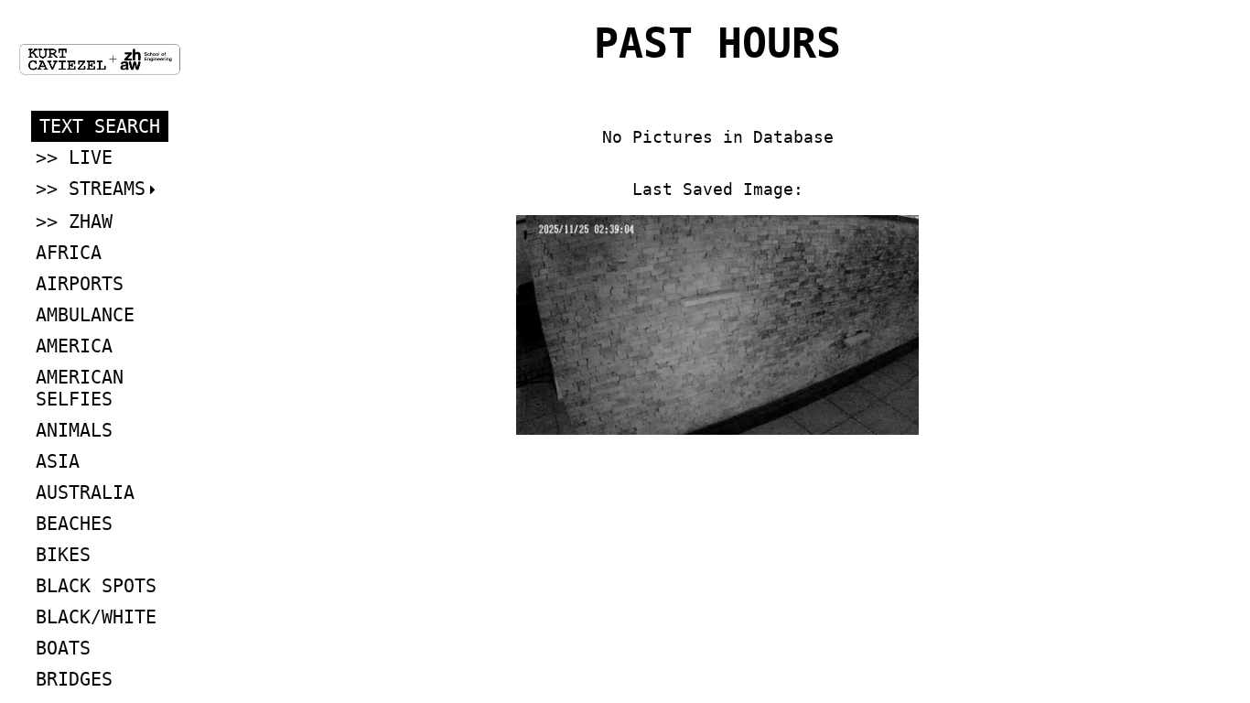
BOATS (63, 648)
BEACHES (74, 524)
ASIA (58, 461)
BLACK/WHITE (96, 617)
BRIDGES (74, 679)
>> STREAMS (90, 189)
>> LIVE (74, 157)
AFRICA (69, 253)
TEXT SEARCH (99, 126)
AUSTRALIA (85, 492)
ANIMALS (74, 430)
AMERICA (74, 346)
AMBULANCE (85, 315)
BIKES (63, 555)
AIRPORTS (80, 284)
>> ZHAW (74, 222)
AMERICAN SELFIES (80, 388)
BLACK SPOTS (96, 586)
